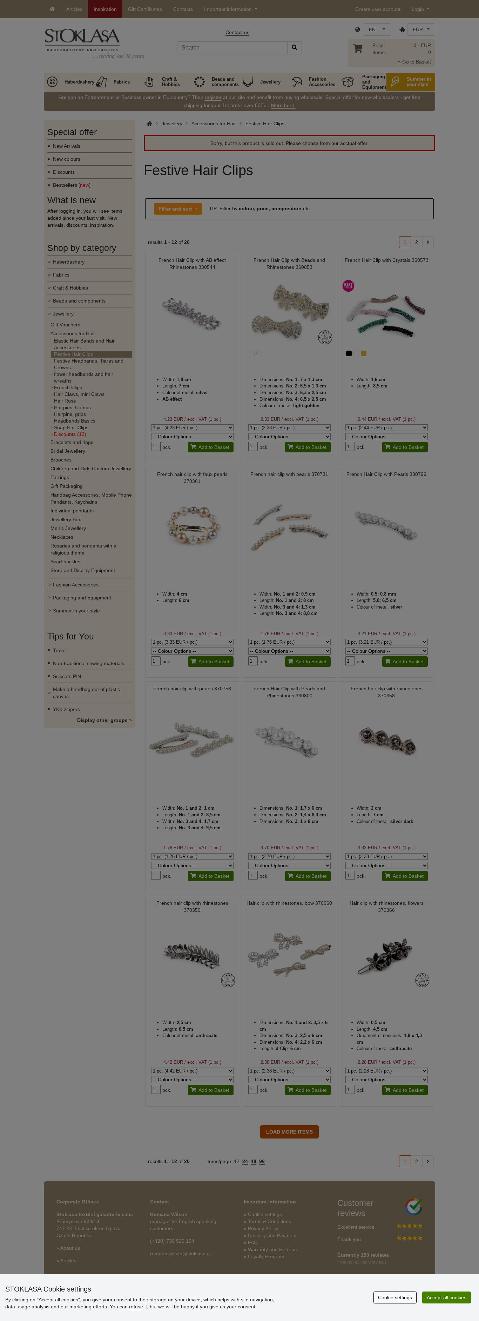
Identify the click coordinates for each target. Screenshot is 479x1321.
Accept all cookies (446, 1297)
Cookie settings (395, 1297)
